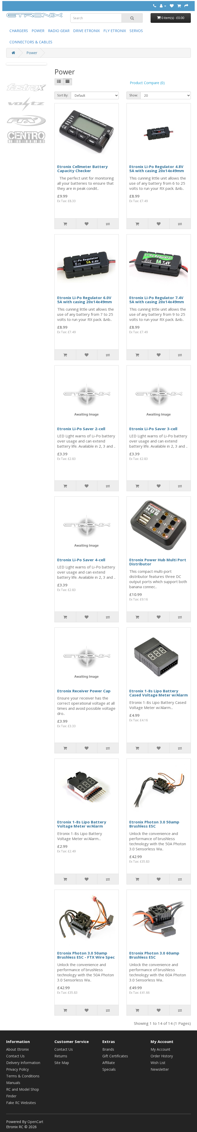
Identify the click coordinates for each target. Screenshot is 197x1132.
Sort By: (62, 95)
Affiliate (108, 1062)
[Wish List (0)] (172, 5)
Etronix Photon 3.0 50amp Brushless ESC (154, 824)
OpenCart (35, 1121)
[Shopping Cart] (179, 5)
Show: (133, 95)
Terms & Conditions (23, 1076)
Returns (60, 1056)
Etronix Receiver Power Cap (84, 690)
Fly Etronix (114, 30)
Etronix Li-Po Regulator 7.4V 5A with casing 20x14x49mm (156, 299)
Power (38, 30)
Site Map (61, 1062)
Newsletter (160, 1069)
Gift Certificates (115, 1056)
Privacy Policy (17, 1069)
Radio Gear (59, 30)
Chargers (18, 30)
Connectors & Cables (30, 42)
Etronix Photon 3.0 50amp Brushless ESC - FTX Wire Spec (86, 955)
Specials (109, 1069)
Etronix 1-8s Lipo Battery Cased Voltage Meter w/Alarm (158, 693)
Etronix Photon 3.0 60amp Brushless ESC (154, 955)
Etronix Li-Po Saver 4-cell (81, 559)
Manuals (13, 1082)
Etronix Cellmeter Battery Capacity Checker (82, 168)
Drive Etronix (86, 30)
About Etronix (17, 1049)
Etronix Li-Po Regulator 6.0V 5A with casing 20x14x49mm (84, 299)
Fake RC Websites (21, 1102)
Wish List (158, 1062)
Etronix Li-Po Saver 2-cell (81, 428)
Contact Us (15, 1056)
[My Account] (163, 5)
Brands (108, 1049)
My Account (160, 1049)
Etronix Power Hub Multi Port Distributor (157, 562)
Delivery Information (23, 1062)
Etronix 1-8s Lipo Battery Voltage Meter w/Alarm (81, 824)
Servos (136, 30)
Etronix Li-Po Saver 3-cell (153, 428)
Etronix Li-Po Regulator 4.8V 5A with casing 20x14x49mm (156, 168)
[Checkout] (186, 5)
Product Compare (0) (147, 82)
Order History (162, 1056)
